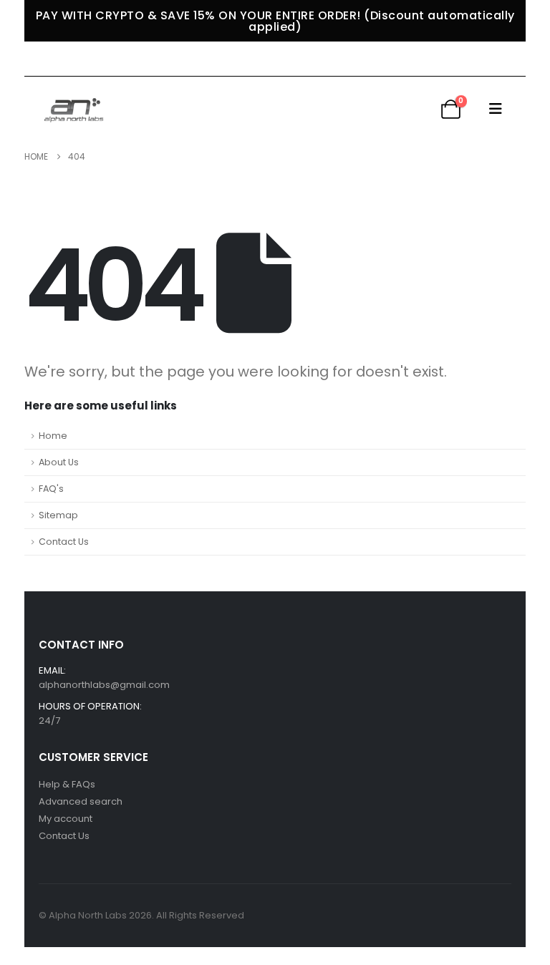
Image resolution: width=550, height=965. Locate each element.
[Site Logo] (75, 108)
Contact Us (64, 541)
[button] (495, 109)
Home (53, 436)
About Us (59, 462)
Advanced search (80, 801)
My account (65, 818)
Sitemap (58, 515)
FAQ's (51, 488)
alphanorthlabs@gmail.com (104, 685)
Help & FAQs (67, 784)
